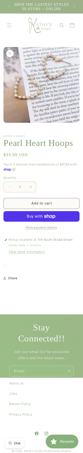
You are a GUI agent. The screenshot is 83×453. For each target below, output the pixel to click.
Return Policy (20, 404)
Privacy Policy (20, 414)
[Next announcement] (74, 7)
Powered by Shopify (57, 451)
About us (16, 383)
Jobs (13, 393)
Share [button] (13, 278)
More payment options (41, 227)
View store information (27, 252)
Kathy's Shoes (33, 451)
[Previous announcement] (8, 7)
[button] (9, 25)
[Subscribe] (68, 371)
